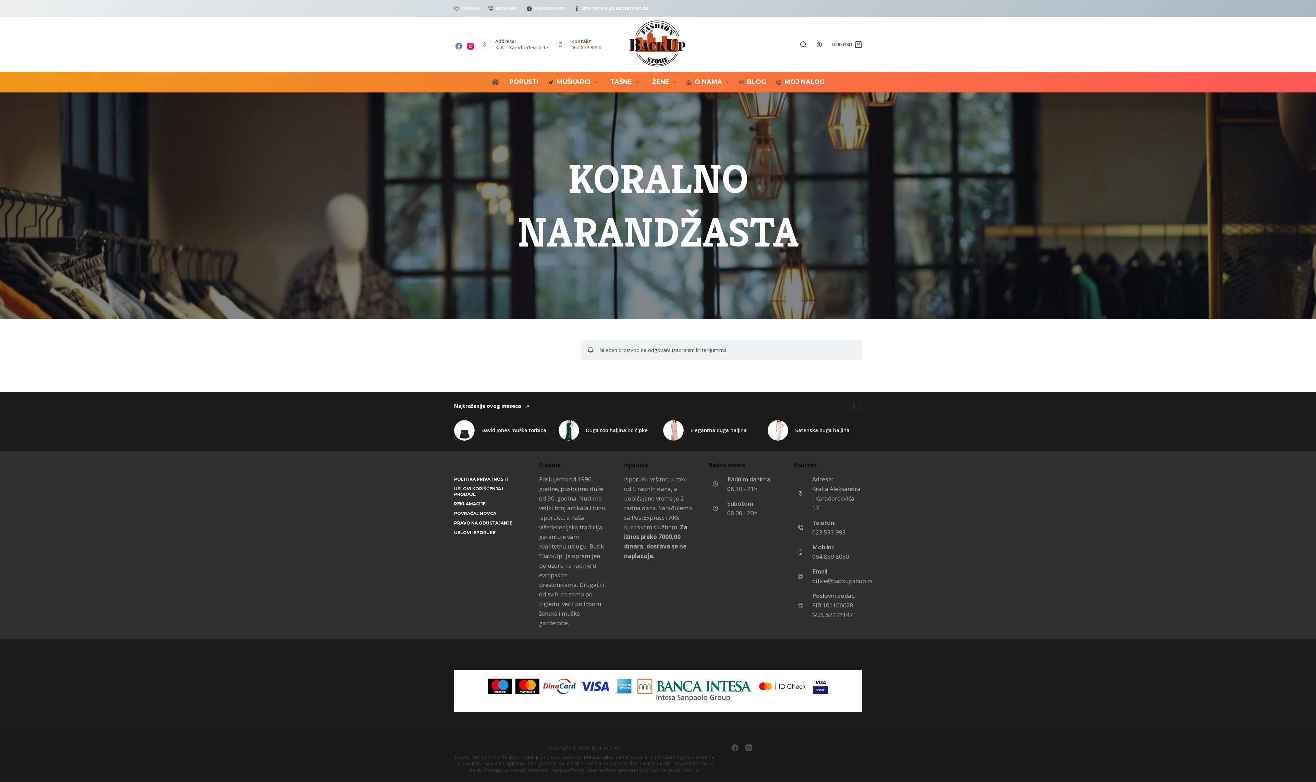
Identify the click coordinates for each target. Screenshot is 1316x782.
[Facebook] (458, 46)
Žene (660, 82)
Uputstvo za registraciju (615, 8)
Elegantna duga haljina (719, 430)
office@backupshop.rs (842, 581)
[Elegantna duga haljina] (673, 430)
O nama (470, 8)
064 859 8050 (586, 47)
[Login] (819, 44)
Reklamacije (470, 503)
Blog (756, 82)
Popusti (523, 82)
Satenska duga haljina (822, 430)
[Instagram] (470, 46)
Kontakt (507, 8)
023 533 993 (829, 532)
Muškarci (573, 82)
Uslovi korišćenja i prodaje (478, 491)
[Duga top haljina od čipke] (569, 430)
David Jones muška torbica (514, 430)
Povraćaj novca (475, 513)
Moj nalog (804, 82)
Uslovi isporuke (475, 532)
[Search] (803, 44)
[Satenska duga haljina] (778, 430)
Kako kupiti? (550, 8)
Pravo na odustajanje (483, 523)
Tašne (621, 82)
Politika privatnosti (481, 479)
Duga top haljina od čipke (617, 430)
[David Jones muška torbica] (464, 430)
